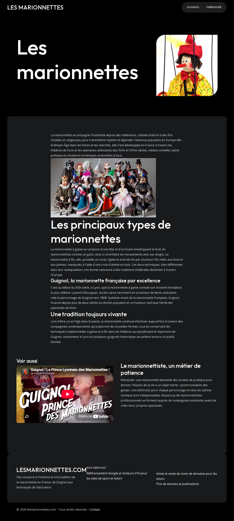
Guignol (193, 7)
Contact (94, 509)
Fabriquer (214, 7)
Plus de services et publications (177, 484)
